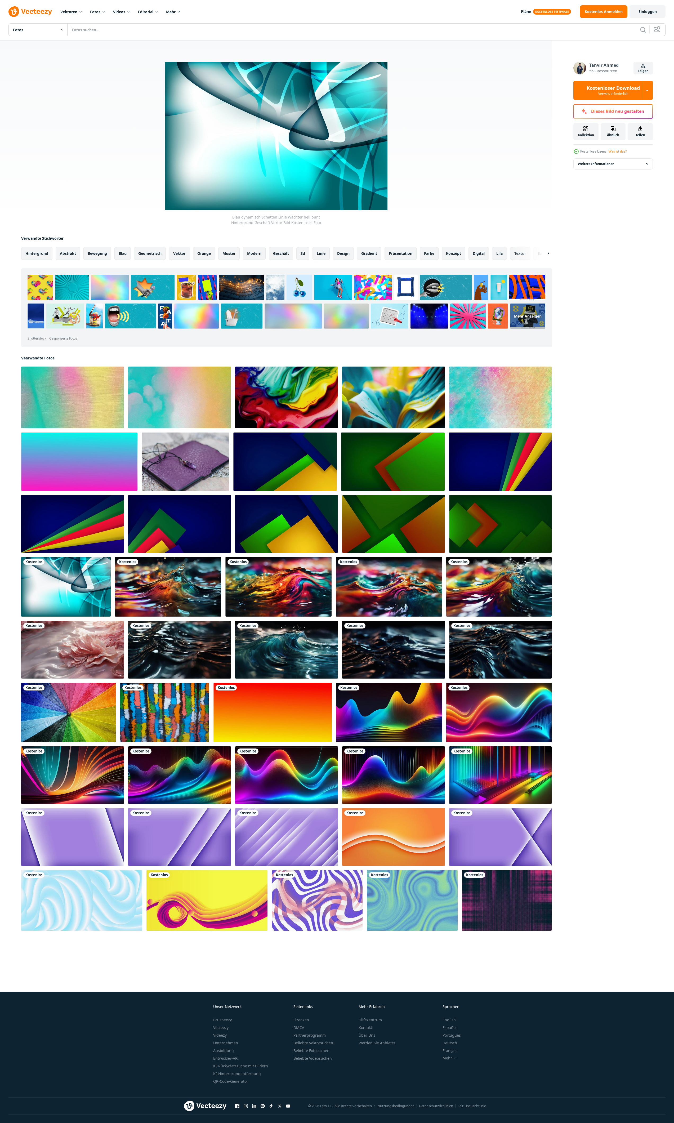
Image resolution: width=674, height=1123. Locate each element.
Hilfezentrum (370, 1019)
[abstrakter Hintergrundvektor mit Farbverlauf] (317, 900)
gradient (369, 253)
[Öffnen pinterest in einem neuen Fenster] (263, 1106)
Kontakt (365, 1027)
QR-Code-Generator (230, 1081)
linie (321, 253)
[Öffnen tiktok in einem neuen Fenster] (271, 1106)
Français (450, 1050)
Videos (119, 11)
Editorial (145, 11)
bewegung (97, 253)
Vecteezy (221, 1027)
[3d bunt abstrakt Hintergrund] (286, 397)
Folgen (643, 71)
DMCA (298, 1027)
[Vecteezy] (30, 11)
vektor (179, 253)
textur (520, 253)
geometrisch (150, 253)
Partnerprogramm (309, 1035)
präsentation (400, 253)
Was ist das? (618, 151)
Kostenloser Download (613, 90)
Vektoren (68, 11)
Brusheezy (222, 1019)
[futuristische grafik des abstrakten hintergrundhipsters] (393, 524)
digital (479, 253)
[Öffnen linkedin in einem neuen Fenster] (254, 1106)
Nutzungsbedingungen (395, 1105)
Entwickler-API (226, 1058)
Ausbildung (223, 1050)
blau (123, 253)
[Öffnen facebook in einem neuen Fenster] (237, 1106)
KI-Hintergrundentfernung (237, 1073)
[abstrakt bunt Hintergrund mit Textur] (72, 397)
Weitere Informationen (596, 164)
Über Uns (367, 1035)
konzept (453, 253)
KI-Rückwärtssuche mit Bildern (240, 1065)
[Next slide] (543, 253)
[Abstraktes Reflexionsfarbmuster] (164, 712)
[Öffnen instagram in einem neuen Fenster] (246, 1106)
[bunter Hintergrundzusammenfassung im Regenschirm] (68, 712)
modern (254, 253)
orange (204, 253)
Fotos (95, 11)
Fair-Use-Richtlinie (472, 1105)
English (449, 1019)
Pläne (526, 11)
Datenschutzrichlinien (436, 1105)
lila (499, 253)
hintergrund (36, 253)
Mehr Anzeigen (528, 316)
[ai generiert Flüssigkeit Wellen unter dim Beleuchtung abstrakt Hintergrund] (278, 587)
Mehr (171, 11)
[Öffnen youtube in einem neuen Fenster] (288, 1106)
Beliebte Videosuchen (312, 1058)
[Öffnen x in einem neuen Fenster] (280, 1106)
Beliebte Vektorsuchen (313, 1042)
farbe (429, 253)
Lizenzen (301, 1019)
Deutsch (450, 1042)
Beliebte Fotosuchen (311, 1050)
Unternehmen (225, 1042)
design (343, 253)
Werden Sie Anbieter (377, 1042)
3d (303, 253)
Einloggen (648, 11)
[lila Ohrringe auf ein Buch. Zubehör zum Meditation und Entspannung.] (185, 462)
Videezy (220, 1035)
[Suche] (643, 29)
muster (228, 253)
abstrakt (68, 253)
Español (450, 1027)
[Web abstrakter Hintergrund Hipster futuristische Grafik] (285, 462)
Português (452, 1035)
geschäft (281, 253)
